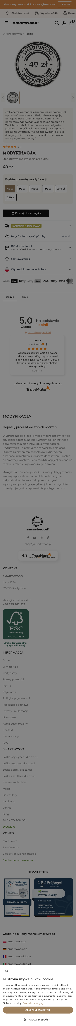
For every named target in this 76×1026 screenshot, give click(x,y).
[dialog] (38, 995)
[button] (38, 1019)
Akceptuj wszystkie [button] (37, 1010)
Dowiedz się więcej (33, 1003)
